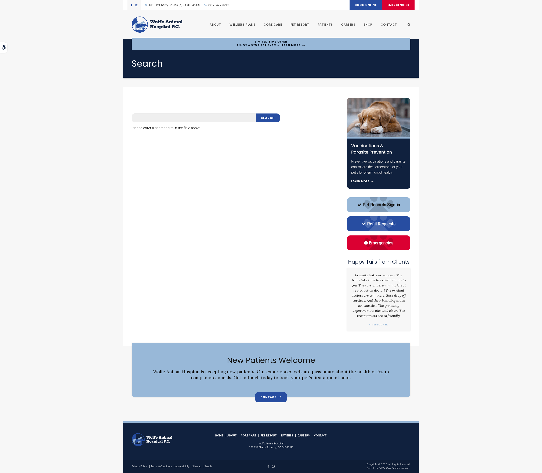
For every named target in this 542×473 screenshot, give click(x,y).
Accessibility (182, 466)
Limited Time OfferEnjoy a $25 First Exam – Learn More (268, 43)
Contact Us (271, 397)
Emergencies (398, 5)
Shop (368, 24)
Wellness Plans (242, 24)
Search (208, 466)
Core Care (273, 24)
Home (219, 435)
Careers (348, 24)
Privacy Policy (139, 466)
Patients (325, 24)
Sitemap (196, 466)
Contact (389, 24)
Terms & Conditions (161, 466)
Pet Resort (299, 24)
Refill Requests (381, 223)
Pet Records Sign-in (381, 204)
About (215, 24)
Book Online (366, 5)
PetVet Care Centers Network (394, 468)
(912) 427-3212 (218, 5)
